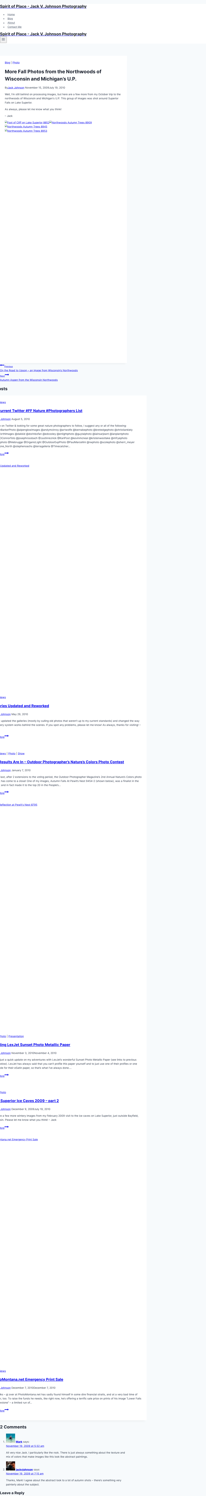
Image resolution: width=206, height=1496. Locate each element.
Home (11, 14)
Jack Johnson (16, 87)
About (11, 22)
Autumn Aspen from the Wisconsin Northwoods (29, 378)
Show (21, 753)
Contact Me (15, 26)
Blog (10, 18)
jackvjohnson (24, 1469)
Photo (16, 62)
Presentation (16, 1036)
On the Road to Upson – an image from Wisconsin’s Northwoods (39, 368)
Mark (19, 1441)
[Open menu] (3, 39)
